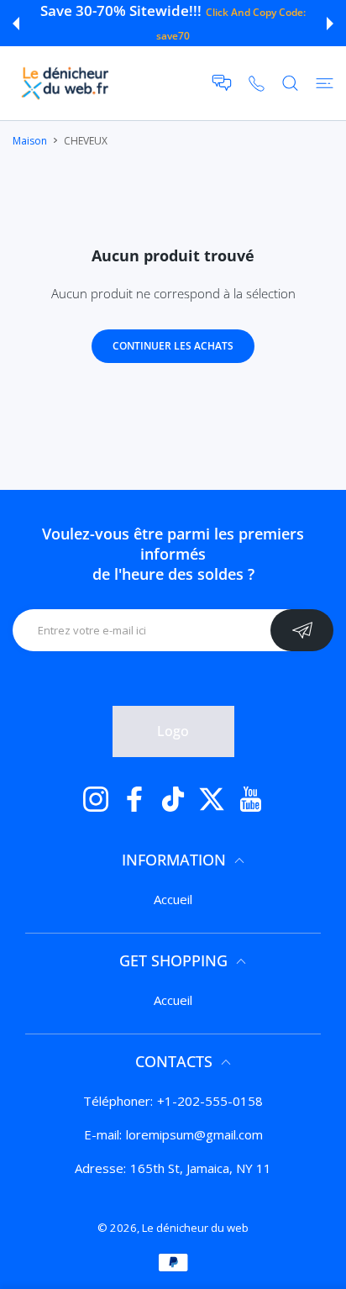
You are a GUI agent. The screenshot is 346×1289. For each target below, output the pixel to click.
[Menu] (324, 83)
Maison (30, 141)
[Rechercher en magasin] (290, 83)
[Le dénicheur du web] (65, 83)
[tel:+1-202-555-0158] (256, 83)
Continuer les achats (173, 346)
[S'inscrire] (301, 630)
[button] (16, 23)
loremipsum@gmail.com (194, 1134)
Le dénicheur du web (195, 1227)
